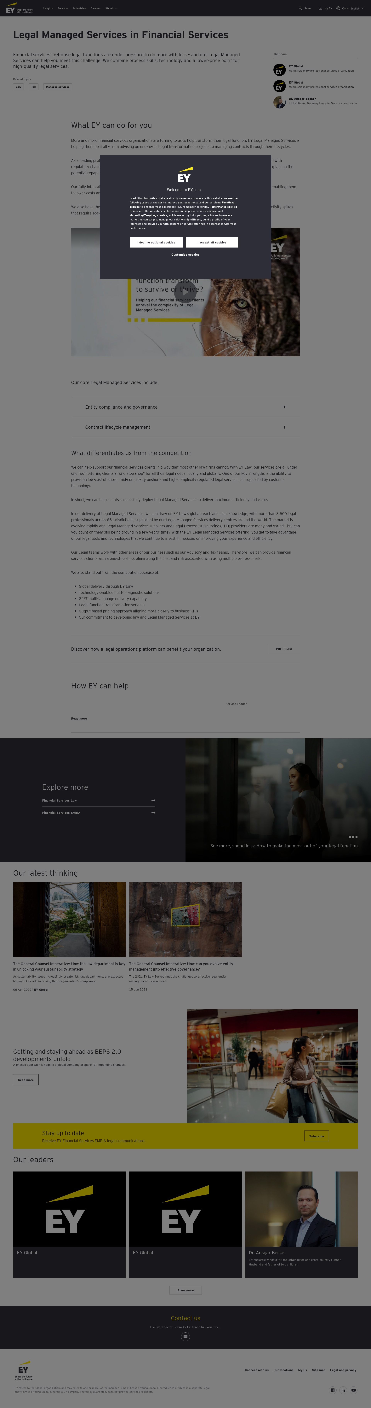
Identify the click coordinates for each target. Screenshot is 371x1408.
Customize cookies (185, 254)
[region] (185, 217)
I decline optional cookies (156, 242)
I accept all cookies (211, 242)
